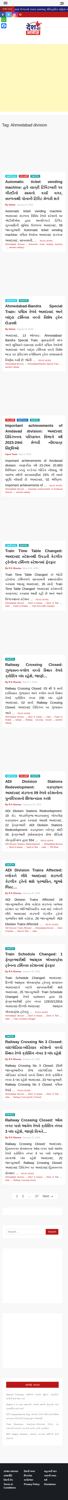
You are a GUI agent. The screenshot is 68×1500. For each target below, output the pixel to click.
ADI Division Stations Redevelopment (22, 844)
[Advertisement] (34, 78)
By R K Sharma (13, 568)
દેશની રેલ (35, 176)
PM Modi (54, 847)
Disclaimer (50, 1484)
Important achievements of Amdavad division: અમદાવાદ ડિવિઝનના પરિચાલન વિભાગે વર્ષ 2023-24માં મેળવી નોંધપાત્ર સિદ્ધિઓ (33, 436)
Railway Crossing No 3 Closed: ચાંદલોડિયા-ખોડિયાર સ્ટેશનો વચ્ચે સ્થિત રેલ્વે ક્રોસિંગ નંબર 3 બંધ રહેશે (33, 1047)
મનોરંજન (28, 1479)
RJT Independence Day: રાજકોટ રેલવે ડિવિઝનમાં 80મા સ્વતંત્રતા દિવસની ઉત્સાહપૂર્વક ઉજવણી (32, 1416)
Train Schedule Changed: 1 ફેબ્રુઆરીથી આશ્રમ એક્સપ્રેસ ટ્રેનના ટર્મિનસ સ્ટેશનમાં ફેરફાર (33, 960)
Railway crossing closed (38, 720)
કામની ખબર (11, 176)
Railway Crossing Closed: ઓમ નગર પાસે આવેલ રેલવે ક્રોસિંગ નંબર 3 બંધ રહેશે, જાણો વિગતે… (33, 1126)
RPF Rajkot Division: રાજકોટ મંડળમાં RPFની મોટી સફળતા (32, 1436)
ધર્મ (45, 1479)
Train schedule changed (24, 1019)
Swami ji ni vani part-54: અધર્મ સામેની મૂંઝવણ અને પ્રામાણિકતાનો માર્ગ (32, 1406)
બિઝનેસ (28, 1475)
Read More (46, 241)
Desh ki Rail (52, 603)
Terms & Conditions (10, 1486)
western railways (16, 247)
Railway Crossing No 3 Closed (27, 1097)
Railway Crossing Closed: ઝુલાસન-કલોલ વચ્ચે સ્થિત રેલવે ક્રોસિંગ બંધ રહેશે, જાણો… (33, 670)
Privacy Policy (32, 1484)
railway (18, 720)
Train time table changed (43, 606)
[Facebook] (4, 26)
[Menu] (5, 3)
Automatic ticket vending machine (45, 244)
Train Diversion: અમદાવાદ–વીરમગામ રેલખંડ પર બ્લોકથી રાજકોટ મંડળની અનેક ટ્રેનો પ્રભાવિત (32, 1426)
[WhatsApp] (4, 19)
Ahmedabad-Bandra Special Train (43, 364)
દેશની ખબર (22, 420)
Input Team (11, 454)
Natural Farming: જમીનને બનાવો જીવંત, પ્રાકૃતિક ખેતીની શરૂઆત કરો (32, 1396)
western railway (23, 492)
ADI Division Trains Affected (18, 928)
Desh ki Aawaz (34, 38)
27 (37, 1196)
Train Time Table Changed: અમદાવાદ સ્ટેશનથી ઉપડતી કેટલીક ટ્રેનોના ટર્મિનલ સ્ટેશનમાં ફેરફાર (33, 556)
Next (46, 1196)
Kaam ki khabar (20, 606)
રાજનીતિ (8, 1475)
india (48, 717)
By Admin (10, 204)
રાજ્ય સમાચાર (11, 1471)
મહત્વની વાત (50, 1471)
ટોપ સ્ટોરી (24, 176)
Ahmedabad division (15, 244)
